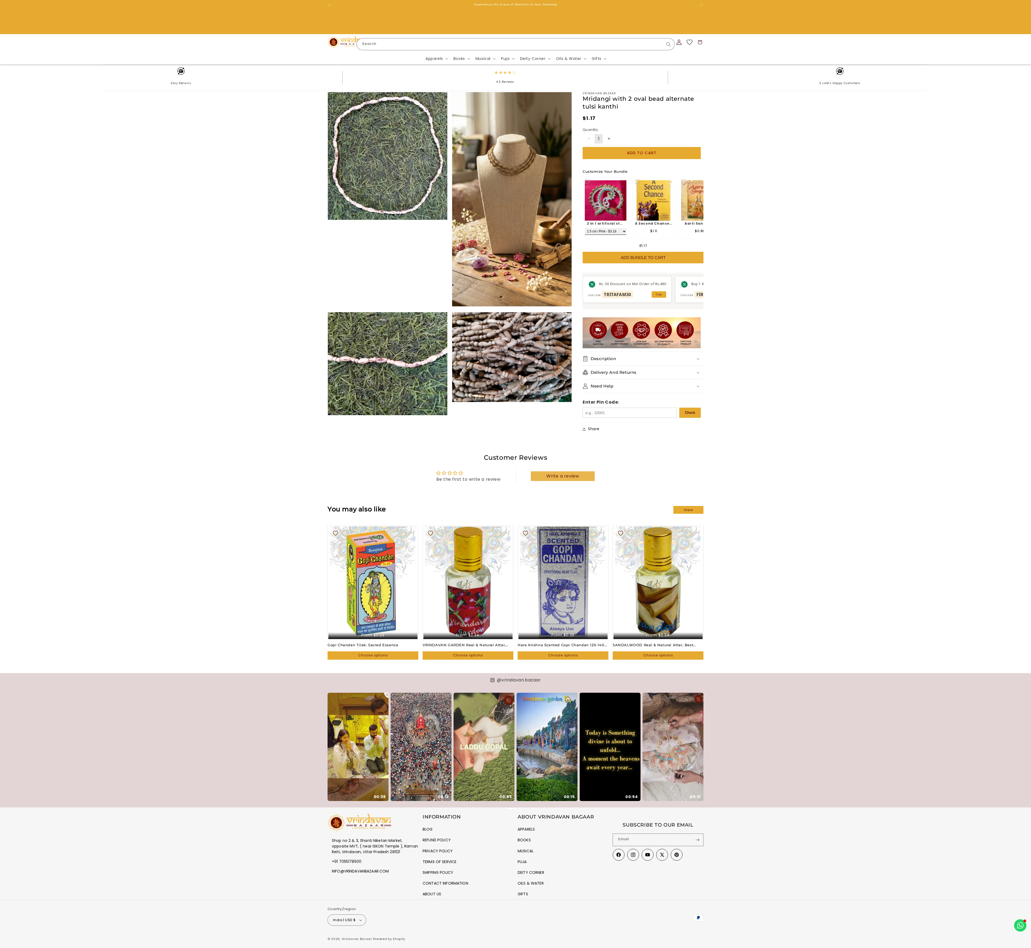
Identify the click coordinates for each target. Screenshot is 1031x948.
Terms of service (439, 861)
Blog (428, 829)
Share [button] (594, 429)
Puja (522, 861)
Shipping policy (438, 872)
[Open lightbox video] (358, 747)
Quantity (590, 129)
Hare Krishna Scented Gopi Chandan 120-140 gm (561, 645)
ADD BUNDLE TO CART (643, 257)
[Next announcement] (701, 5)
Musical (525, 851)
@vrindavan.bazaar (519, 680)
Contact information (445, 883)
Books (524, 840)
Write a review (562, 476)
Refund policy (437, 840)
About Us (432, 894)
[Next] (697, 741)
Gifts (523, 894)
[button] (436, 58)
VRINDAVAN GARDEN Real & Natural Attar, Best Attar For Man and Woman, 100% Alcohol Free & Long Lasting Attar (467, 645)
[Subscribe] (697, 840)
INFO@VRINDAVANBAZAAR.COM (360, 871)
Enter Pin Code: (601, 402)
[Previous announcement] (329, 5)
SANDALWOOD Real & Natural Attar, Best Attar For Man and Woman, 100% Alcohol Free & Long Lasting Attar (657, 645)
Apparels (526, 829)
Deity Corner (531, 872)
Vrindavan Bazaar (357, 939)
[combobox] (516, 44)
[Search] (668, 44)
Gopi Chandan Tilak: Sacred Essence (363, 645)
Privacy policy (438, 851)
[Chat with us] (1020, 925)
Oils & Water (531, 883)
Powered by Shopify (389, 939)
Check (690, 413)
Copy (659, 294)
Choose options (373, 655)
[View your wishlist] (689, 42)
